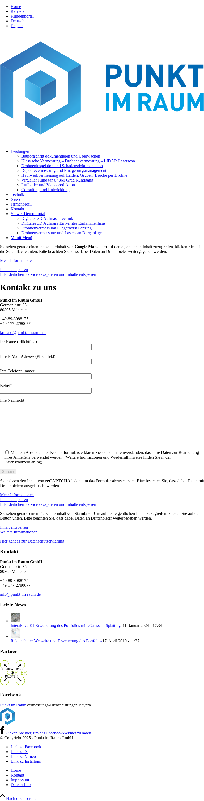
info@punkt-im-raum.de (20, 594)
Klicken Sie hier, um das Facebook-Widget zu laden (47, 733)
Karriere (17, 11)
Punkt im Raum (13, 705)
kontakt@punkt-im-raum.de (23, 332)
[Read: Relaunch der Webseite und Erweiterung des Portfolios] (15, 636)
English (17, 25)
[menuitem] (107, 6)
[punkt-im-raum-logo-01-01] (102, 142)
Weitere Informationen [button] (18, 532)
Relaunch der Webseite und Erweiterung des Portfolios (56, 641)
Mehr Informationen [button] (17, 260)
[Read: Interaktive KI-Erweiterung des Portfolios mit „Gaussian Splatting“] (15, 620)
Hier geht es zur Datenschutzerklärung (32, 541)
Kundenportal (22, 16)
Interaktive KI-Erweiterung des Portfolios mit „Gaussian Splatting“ (66, 625)
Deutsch (17, 21)
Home (16, 6)
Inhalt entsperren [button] (14, 269)
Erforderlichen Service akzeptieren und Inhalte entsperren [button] (48, 274)
